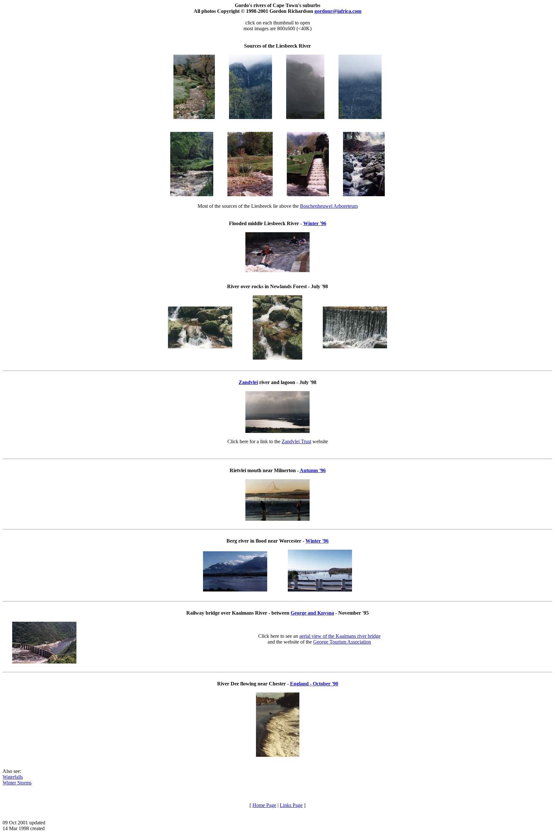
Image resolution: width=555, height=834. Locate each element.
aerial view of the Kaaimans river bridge (340, 636)
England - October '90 (314, 683)
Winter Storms (17, 782)
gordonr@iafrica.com (337, 11)
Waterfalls (13, 777)
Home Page (264, 805)
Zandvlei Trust (296, 441)
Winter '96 (314, 223)
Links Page (291, 805)
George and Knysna (312, 613)
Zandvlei (248, 382)
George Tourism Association (342, 642)
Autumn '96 (313, 470)
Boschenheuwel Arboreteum (329, 206)
